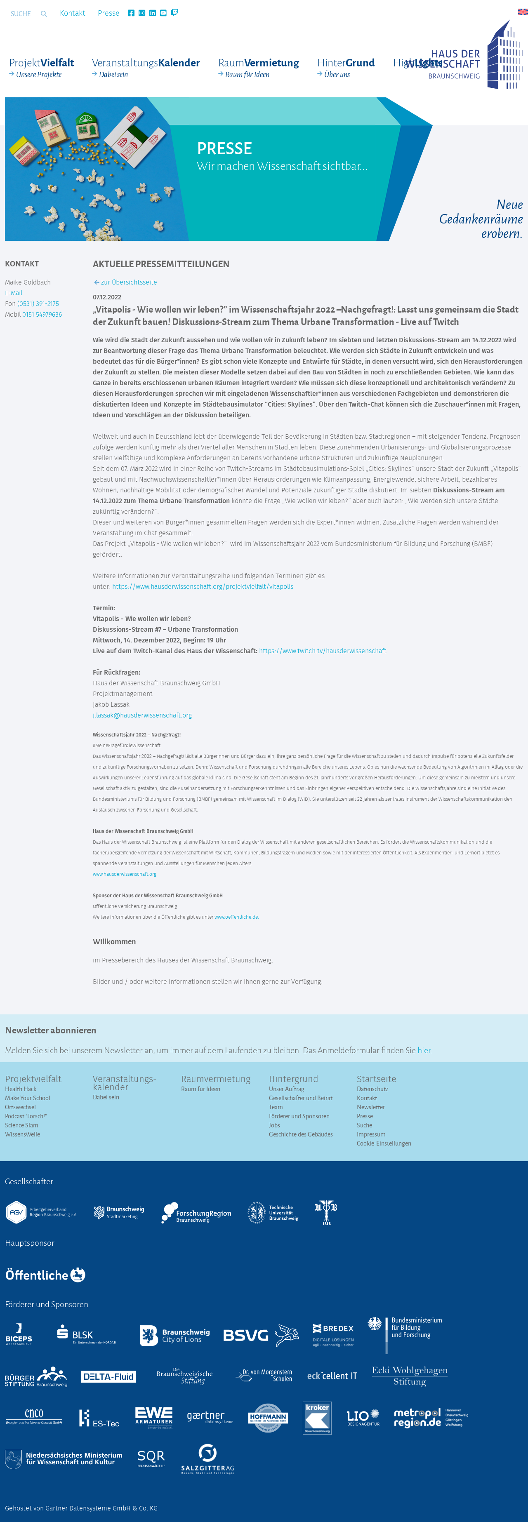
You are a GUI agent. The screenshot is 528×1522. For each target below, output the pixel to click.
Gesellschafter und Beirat (300, 1098)
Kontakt (72, 13)
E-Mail (13, 293)
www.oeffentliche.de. (236, 917)
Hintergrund (293, 1079)
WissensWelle (22, 1134)
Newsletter (371, 1107)
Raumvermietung (215, 1079)
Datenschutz (373, 1088)
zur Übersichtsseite (128, 282)
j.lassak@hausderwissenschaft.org (142, 715)
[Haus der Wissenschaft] (464, 54)
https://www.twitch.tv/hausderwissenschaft (323, 651)
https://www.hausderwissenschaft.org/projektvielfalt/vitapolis (202, 586)
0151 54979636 (42, 314)
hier (423, 1049)
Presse (109, 13)
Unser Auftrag (286, 1088)
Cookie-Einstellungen (384, 1143)
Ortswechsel (20, 1107)
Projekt (41, 68)
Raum (258, 68)
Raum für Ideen (200, 1088)
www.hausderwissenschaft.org (124, 874)
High (418, 62)
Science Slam (21, 1125)
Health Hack (20, 1088)
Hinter (346, 68)
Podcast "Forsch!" (26, 1116)
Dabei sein (106, 1097)
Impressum (371, 1134)
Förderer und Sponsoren (299, 1116)
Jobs (274, 1125)
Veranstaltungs (146, 68)
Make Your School (27, 1098)
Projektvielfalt (33, 1079)
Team (276, 1107)
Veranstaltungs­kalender (125, 1083)
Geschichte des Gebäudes (301, 1134)
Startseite (376, 1079)
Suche (364, 1125)
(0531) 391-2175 (38, 304)
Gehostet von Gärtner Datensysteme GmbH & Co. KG (81, 1508)
